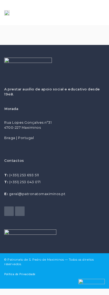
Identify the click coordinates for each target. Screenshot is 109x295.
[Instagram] (20, 211)
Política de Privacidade (19, 274)
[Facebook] (9, 211)
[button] (97, 12)
